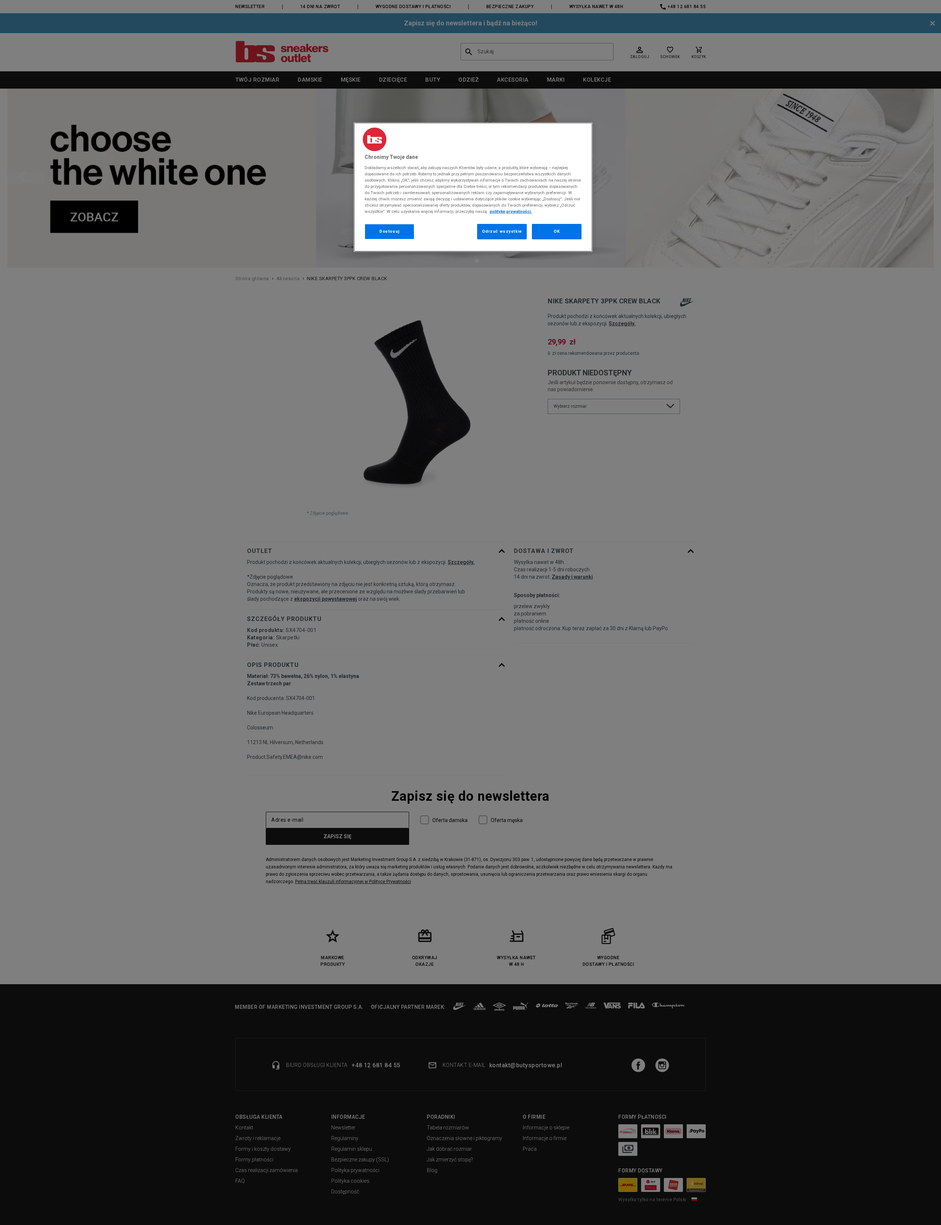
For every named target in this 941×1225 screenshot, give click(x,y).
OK (557, 231)
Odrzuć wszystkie (502, 231)
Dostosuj (389, 231)
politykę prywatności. (511, 211)
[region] (473, 187)
